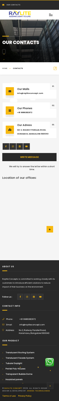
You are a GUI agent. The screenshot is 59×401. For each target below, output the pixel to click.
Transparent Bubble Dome (19, 374)
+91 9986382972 (24, 112)
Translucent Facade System (20, 358)
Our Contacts (13, 5)
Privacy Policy (24, 395)
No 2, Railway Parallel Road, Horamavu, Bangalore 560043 (34, 332)
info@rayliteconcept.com (30, 93)
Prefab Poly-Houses (15, 368)
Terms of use (9, 395)
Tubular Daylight (14, 363)
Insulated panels (14, 379)
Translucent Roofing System (20, 352)
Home (4, 68)
